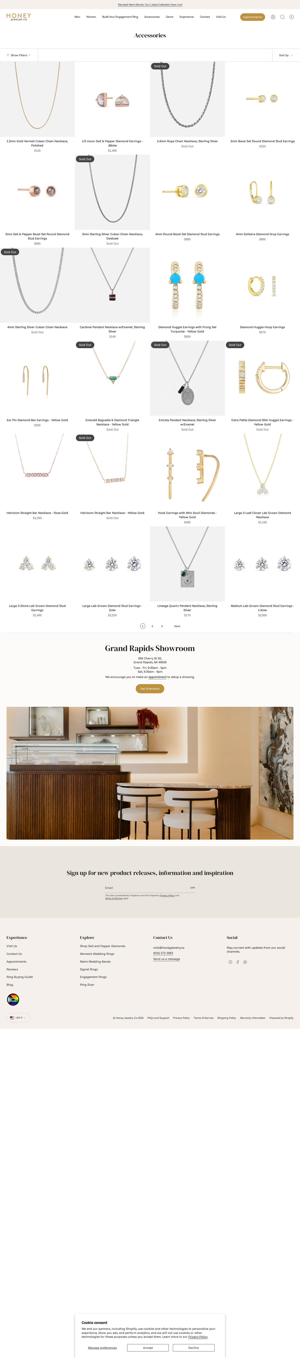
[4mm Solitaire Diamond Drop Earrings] (262, 192)
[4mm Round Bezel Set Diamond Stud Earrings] (187, 192)
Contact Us (14, 954)
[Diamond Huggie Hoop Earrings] (262, 285)
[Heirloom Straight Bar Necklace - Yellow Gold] (112, 471)
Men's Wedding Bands (95, 961)
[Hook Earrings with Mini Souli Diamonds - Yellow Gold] (187, 471)
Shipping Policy (226, 1017)
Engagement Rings (93, 977)
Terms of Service (113, 898)
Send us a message (166, 959)
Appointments (16, 961)
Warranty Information (253, 1017)
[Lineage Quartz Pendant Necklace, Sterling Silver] (187, 564)
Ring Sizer (87, 985)
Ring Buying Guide (20, 977)
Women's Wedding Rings (97, 954)
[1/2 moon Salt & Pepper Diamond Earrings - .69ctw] (112, 99)
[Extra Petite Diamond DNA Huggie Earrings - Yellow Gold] (262, 378)
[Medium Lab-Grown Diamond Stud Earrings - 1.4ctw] (262, 564)
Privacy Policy (198, 1337)
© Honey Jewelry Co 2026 (128, 1017)
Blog (10, 985)
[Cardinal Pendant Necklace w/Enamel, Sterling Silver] (112, 285)
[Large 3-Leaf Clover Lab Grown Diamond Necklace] (262, 471)
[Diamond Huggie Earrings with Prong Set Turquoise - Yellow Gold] (187, 285)
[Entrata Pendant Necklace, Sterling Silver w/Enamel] (187, 378)
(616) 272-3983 (163, 953)
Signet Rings (89, 969)
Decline (193, 1348)
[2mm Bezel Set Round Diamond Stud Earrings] (262, 99)
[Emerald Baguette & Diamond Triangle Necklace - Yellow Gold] (112, 378)
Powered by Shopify (281, 1017)
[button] (77, 17)
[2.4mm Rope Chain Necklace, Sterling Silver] (187, 99)
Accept (148, 1348)
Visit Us (12, 946)
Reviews (12, 969)
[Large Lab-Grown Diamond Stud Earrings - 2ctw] (112, 564)
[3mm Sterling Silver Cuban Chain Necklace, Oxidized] (112, 192)
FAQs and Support (158, 1017)
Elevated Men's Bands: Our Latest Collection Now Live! (150, 4)
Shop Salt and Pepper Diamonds (102, 946)
